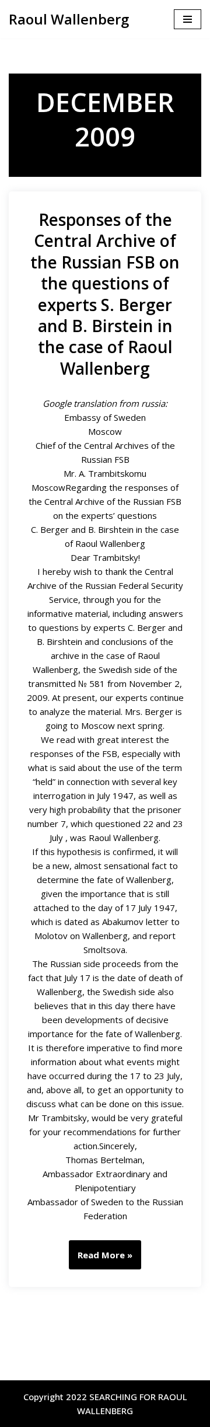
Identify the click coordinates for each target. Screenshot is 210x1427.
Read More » (100, 1258)
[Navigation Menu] (187, 19)
